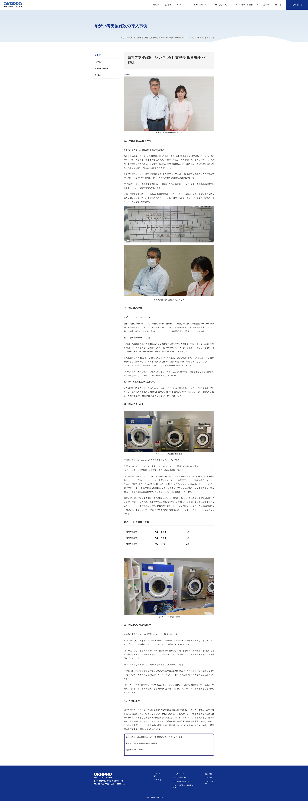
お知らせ (278, 5)
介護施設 (98, 62)
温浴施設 (98, 75)
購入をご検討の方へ (201, 5)
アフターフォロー (182, 5)
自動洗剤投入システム (221, 5)
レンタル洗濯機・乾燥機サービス (246, 5)
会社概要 (266, 5)
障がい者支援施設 (101, 68)
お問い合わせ (297, 5)
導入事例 (168, 5)
